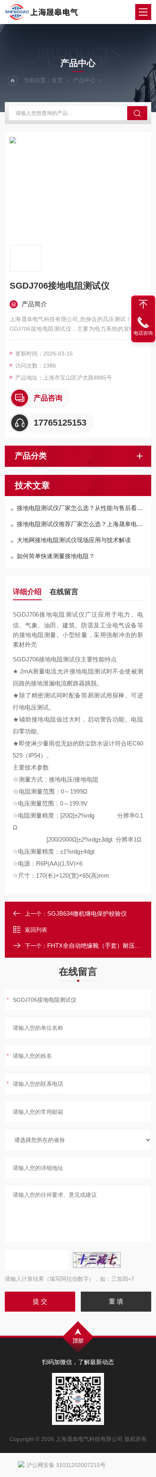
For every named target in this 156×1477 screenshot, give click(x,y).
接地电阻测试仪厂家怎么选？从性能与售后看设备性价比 (82, 507)
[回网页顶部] (143, 304)
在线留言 (64, 592)
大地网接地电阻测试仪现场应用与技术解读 (74, 540)
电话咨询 (143, 333)
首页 (57, 80)
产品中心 (84, 80)
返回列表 (36, 929)
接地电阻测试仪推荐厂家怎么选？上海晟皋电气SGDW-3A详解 (82, 523)
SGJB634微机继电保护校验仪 (87, 913)
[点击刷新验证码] (97, 1260)
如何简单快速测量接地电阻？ (56, 556)
